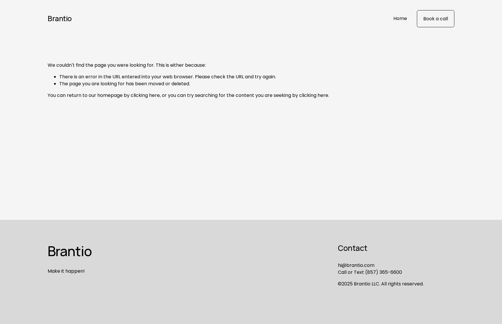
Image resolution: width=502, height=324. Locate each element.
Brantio (60, 18)
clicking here (145, 95)
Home (400, 18)
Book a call (435, 18)
